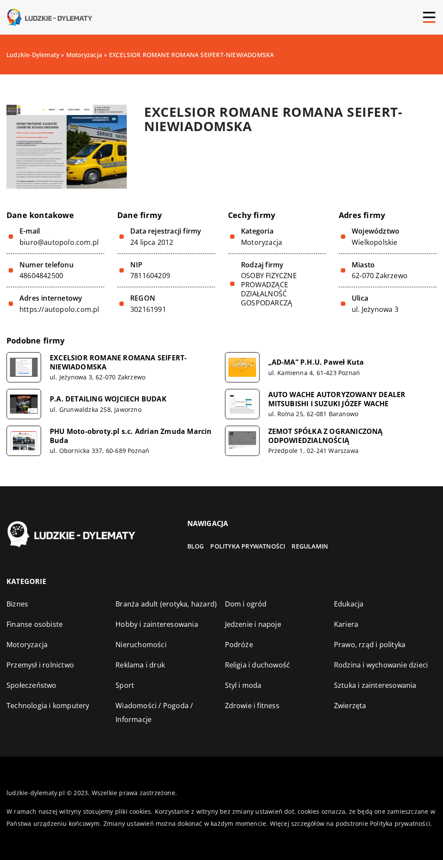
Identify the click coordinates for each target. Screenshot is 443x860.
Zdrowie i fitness (252, 705)
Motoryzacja (261, 242)
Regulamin (310, 546)
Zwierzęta (350, 705)
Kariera (346, 624)
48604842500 (41, 275)
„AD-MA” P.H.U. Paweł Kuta (316, 362)
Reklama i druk (140, 665)
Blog (195, 546)
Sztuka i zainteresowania (375, 685)
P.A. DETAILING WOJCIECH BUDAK (108, 399)
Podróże (239, 644)
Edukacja (349, 604)
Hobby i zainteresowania (157, 624)
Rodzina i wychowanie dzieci (381, 665)
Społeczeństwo (31, 685)
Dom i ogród (246, 604)
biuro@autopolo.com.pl (59, 242)
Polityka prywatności (247, 546)
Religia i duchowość (257, 665)
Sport (125, 685)
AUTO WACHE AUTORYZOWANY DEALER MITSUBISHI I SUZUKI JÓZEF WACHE (337, 399)
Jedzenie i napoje (253, 624)
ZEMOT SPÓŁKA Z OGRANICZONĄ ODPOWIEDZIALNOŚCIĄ (325, 436)
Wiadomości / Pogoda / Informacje (154, 712)
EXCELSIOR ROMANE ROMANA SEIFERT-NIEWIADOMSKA (118, 362)
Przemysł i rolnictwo (40, 665)
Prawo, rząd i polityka (369, 644)
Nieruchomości (141, 644)
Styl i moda (243, 685)
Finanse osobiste (34, 624)
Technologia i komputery (48, 705)
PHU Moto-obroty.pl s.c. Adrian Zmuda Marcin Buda (131, 436)
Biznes (17, 604)
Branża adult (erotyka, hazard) (166, 604)
